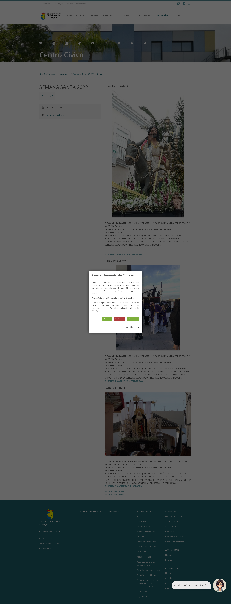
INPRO (136, 327)
